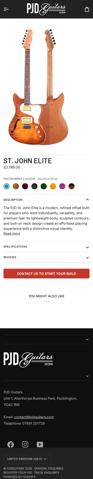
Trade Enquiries (46, 472)
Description (12, 199)
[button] (47, 339)
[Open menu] (9, 9)
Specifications (15, 246)
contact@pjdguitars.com (34, 417)
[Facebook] (9, 439)
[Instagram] (24, 439)
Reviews (9, 257)
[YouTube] (39, 439)
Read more (11, 233)
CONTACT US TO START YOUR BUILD (46, 273)
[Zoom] (8, 138)
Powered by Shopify (19, 477)
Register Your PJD (17, 472)
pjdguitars (15, 468)
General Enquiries (48, 468)
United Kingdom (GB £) (24, 459)
